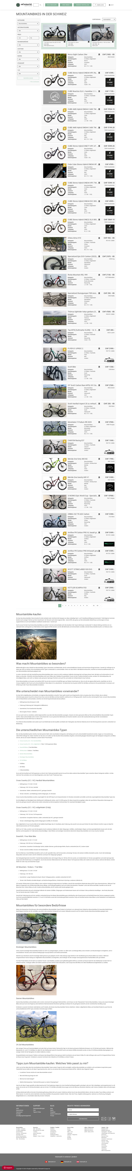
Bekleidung (103, 1137)
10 (87, 605)
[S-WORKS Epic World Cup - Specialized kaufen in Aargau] (54, 502)
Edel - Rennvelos (36, 1129)
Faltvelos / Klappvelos (72, 1134)
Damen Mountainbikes (26, 754)
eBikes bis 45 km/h (88, 1130)
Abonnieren (83, 1119)
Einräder (69, 1137)
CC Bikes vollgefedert (21, 1130)
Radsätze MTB (104, 1129)
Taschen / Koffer (105, 1141)
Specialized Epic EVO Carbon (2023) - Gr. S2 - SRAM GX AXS (92, 256)
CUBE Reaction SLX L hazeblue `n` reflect (84, 91)
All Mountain (23, 750)
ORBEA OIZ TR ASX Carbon (78, 514)
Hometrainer (104, 1146)
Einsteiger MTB (19, 1134)
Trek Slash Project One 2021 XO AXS (52, 42)
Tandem (69, 1130)
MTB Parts (103, 1134)
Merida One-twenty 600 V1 (78, 477)
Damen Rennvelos (37, 1133)
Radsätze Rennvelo (105, 1130)
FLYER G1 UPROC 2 (75, 348)
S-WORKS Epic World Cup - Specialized (83, 496)
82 (94, 605)
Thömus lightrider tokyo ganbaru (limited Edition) (87, 312)
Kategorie (21, 20)
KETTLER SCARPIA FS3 (77, 588)
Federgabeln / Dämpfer (106, 1131)
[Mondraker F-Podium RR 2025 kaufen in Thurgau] (54, 428)
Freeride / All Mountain (21, 1133)
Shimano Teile (104, 1140)
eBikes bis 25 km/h (88, 1129)
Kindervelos (52, 1133)
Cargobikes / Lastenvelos (56, 1136)
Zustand (21, 49)
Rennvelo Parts (104, 1136)
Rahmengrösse (23, 42)
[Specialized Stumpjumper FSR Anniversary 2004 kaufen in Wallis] (54, 299)
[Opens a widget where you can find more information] (8, 1168)
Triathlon (35, 1131)
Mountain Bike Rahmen (21, 1137)
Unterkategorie (23, 27)
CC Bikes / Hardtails (20, 1129)
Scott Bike (72, 367)
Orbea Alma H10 (74, 238)
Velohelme (103, 1147)
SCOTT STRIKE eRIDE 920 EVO (80, 569)
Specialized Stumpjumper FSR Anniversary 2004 (87, 293)
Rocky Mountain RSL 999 (77, 275)
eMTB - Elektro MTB (88, 1131)
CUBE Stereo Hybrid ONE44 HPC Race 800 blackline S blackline (93, 73)
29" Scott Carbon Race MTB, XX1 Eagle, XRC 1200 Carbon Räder (93, 385)
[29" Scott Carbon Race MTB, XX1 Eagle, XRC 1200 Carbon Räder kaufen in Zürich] (54, 391)
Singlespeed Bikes (54, 1134)
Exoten (68, 1129)
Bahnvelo (69, 1139)
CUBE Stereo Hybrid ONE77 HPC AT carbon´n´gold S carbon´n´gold (94, 146)
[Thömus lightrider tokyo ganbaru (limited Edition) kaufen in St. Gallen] (54, 318)
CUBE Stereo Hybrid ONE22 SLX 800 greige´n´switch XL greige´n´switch (96, 220)
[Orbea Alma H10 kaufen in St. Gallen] (54, 244)
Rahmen (35, 1134)
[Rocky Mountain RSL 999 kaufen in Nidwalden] (54, 281)
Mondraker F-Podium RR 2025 (80, 422)
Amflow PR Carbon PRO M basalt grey (83, 551)
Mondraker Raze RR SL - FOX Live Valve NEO (102, 42)
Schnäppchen (53, 1131)
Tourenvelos (53, 1130)
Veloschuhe (104, 1149)
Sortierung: (96, 19)
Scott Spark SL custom (73, 42)
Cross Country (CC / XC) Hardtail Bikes (30, 741)
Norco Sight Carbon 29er (77, 54)
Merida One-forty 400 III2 (77, 459)
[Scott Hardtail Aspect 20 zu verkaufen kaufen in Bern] (54, 410)
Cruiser (69, 1136)
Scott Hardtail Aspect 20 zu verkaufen (83, 404)
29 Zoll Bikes (23, 760)
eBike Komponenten (105, 1150)
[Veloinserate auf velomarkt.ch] (24, 5)
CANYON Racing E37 (76, 440)
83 (97, 605)
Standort (21, 63)
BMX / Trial (70, 1131)
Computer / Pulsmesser (106, 1139)
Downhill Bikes (24, 747)
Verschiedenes (104, 1143)
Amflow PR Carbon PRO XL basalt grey (83, 532)
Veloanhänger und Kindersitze (108, 1133)
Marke (20, 56)
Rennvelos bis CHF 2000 (38, 1130)
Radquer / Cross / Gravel (38, 1136)
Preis (19, 34)
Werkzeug (103, 1144)
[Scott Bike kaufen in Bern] (54, 373)
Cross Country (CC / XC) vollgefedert (30, 744)
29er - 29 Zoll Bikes (20, 1139)
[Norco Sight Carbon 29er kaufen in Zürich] (54, 61)
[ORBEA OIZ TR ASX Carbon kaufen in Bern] (54, 520)
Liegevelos (69, 1133)
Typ (19, 70)
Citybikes (52, 1129)
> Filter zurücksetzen (34, 81)
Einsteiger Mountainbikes (27, 757)
